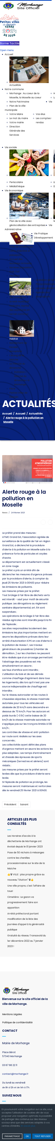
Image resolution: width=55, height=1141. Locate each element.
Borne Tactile (9, 43)
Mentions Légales (12, 1014)
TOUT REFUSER (43, 1136)
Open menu (7, 50)
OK (27, 1136)
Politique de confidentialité (17, 1022)
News (4, 512)
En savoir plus (28, 1125)
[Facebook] (43, 522)
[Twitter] (50, 522)
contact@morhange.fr (15, 1074)
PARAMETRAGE (12, 1136)
